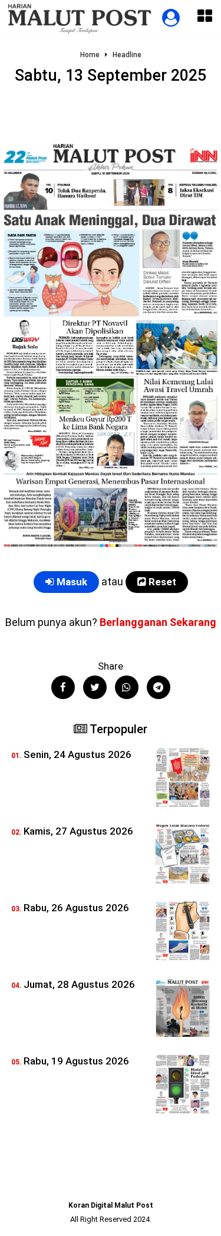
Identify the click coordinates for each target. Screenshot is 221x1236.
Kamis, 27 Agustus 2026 (78, 831)
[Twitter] (95, 687)
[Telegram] (158, 687)
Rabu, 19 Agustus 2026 (76, 1061)
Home (90, 55)
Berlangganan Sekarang (158, 622)
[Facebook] (63, 687)
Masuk (70, 582)
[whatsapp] (126, 687)
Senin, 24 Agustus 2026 (77, 754)
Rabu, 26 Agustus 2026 (76, 908)
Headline (127, 55)
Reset (161, 582)
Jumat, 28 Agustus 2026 (79, 984)
